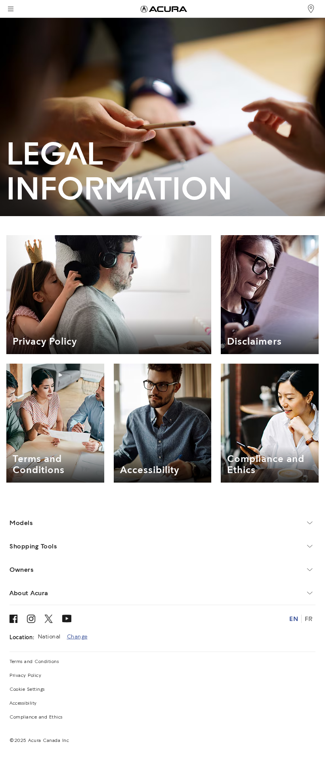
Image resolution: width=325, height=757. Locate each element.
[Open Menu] (10, 9)
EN (293, 619)
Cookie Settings (27, 689)
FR (308, 619)
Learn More (28, 336)
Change (77, 637)
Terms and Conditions (34, 661)
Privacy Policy (25, 675)
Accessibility (23, 703)
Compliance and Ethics (36, 717)
